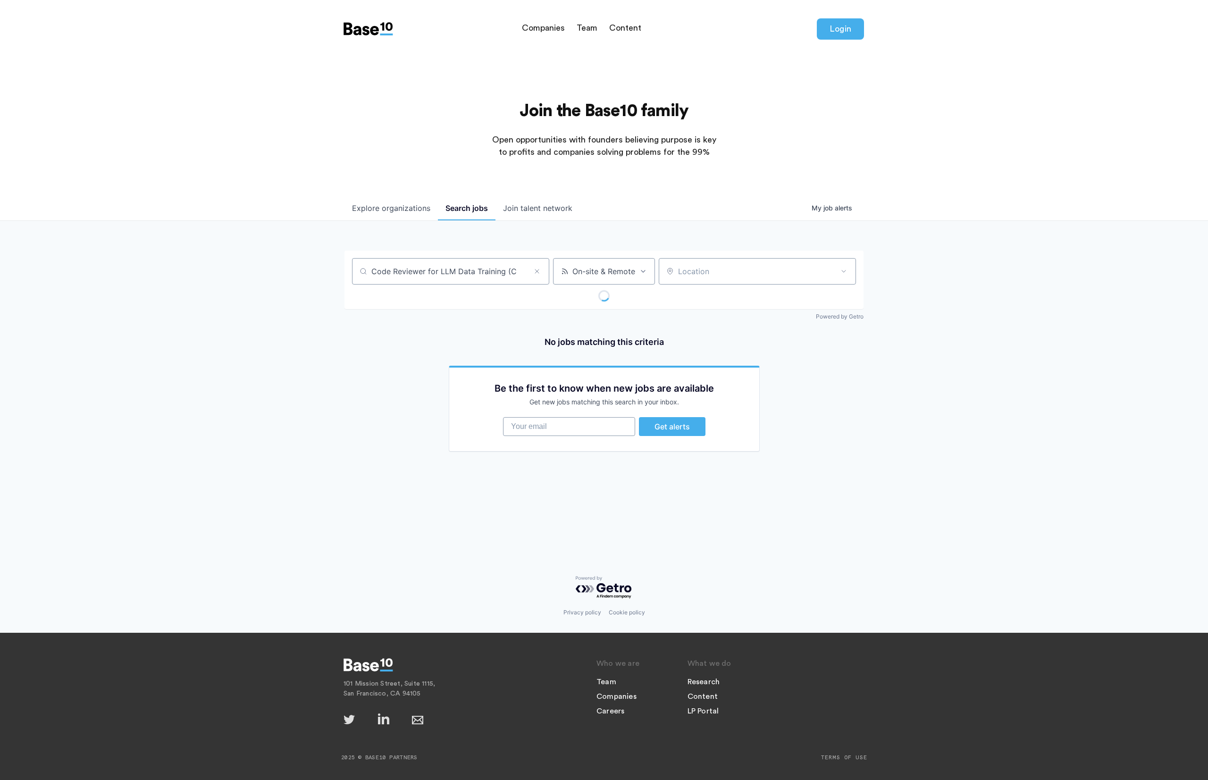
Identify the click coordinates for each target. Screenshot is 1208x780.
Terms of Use (844, 757)
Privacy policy (582, 612)
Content (625, 28)
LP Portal (703, 711)
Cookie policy (627, 612)
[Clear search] (537, 271)
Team (587, 28)
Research (704, 682)
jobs (466, 208)
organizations (391, 208)
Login (840, 29)
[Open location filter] (843, 271)
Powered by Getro (840, 316)
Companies (543, 28)
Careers (610, 711)
